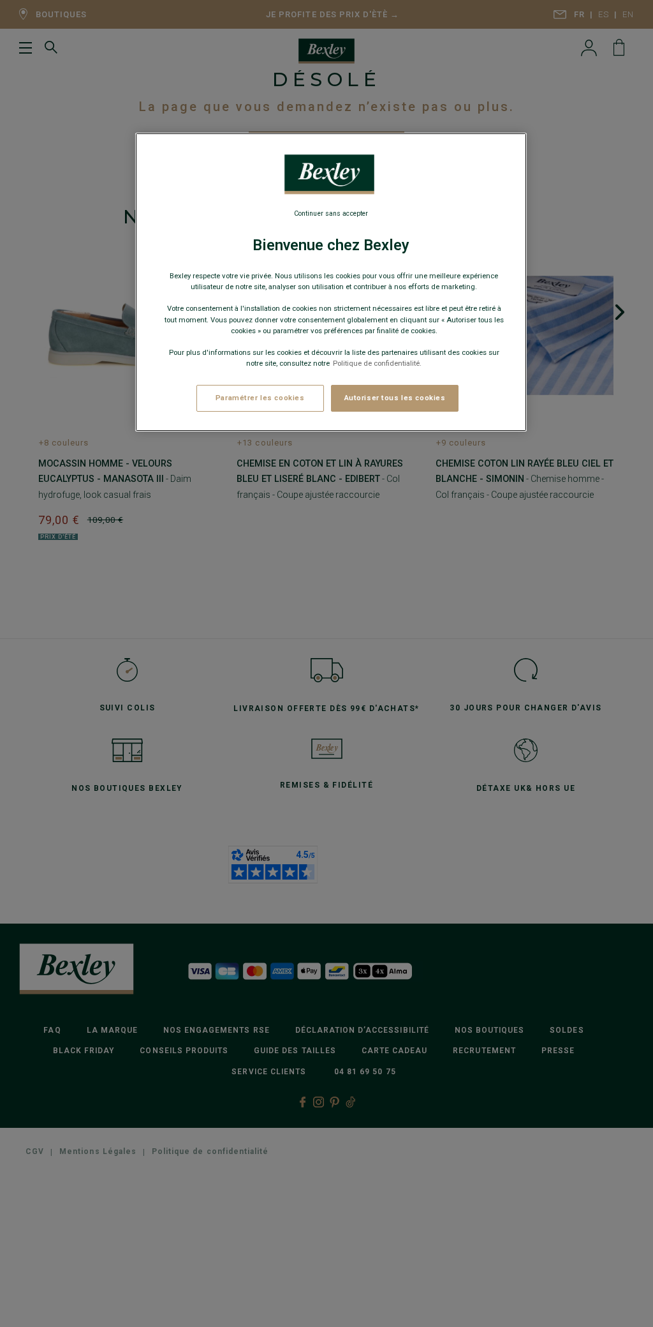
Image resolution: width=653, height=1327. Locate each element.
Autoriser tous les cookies (395, 397)
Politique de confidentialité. (377, 363)
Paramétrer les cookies (260, 397)
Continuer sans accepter (331, 213)
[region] (331, 282)
